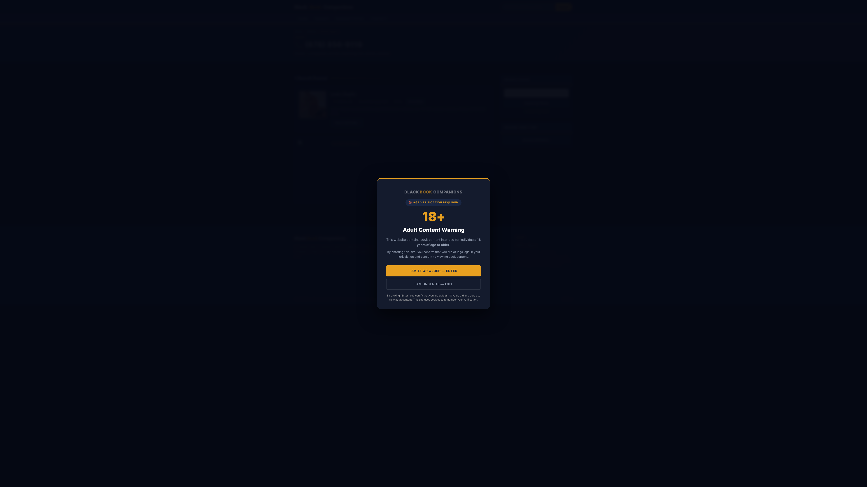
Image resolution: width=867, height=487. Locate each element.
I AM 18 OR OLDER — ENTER (433, 271)
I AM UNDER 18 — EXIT (434, 284)
